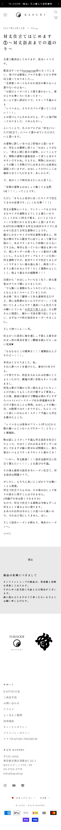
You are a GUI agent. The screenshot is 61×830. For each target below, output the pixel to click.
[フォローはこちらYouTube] (14, 785)
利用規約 (8, 721)
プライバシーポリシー (16, 733)
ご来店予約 (10, 697)
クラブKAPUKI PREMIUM (20, 739)
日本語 (43, 797)
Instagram (29, 70)
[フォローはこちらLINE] (22, 785)
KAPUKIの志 (11, 691)
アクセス (8, 709)
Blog (34, 28)
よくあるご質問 (12, 715)
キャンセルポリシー (15, 727)
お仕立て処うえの (35, 309)
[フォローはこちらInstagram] (5, 785)
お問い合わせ (11, 703)
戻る (30, 559)
